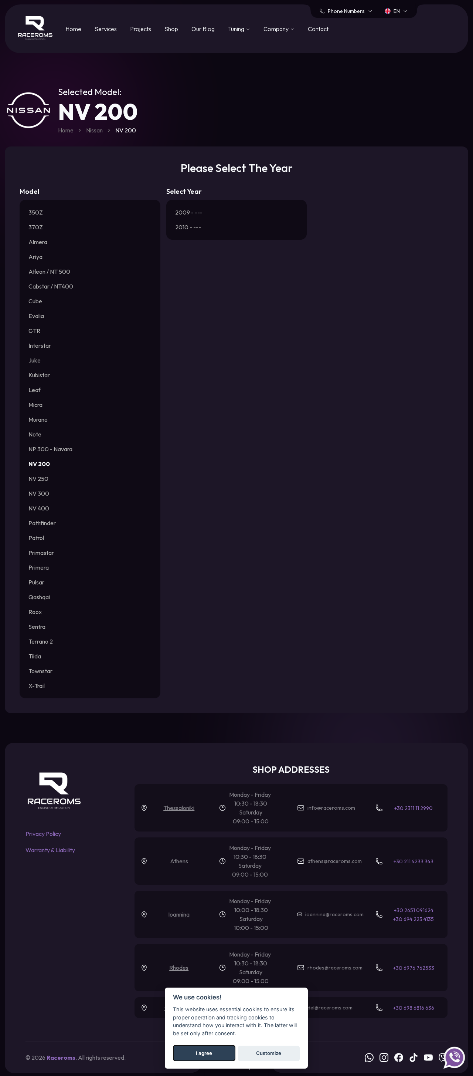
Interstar (39, 345)
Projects (140, 29)
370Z (35, 227)
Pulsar (36, 582)
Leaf (34, 390)
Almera (37, 242)
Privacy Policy (43, 833)
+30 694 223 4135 (413, 919)
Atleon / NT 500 (49, 271)
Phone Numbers (346, 11)
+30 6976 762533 (413, 968)
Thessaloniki (178, 808)
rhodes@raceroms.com (335, 967)
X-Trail (36, 685)
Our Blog (203, 29)
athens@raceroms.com (334, 861)
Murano (38, 419)
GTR (34, 330)
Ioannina (179, 914)
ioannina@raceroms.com (334, 914)
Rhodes (178, 967)
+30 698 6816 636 (413, 1008)
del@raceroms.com (330, 1007)
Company (276, 29)
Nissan (94, 130)
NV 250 (38, 478)
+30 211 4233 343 (413, 861)
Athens (179, 861)
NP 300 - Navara (50, 449)
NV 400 (38, 508)
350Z (35, 212)
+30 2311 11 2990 (413, 808)
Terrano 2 (40, 641)
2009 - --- (189, 212)
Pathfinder (42, 523)
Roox (35, 611)
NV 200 (39, 464)
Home (73, 29)
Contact (318, 29)
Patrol (36, 538)
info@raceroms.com (331, 808)
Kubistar (39, 375)
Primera (38, 567)
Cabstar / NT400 (50, 286)
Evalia (36, 316)
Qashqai (39, 597)
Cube (35, 301)
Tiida (34, 656)
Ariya (35, 256)
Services (106, 29)
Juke (34, 360)
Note (34, 434)
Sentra (36, 626)
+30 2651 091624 (413, 910)
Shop (171, 29)
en (397, 11)
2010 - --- (188, 227)
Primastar (41, 552)
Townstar (40, 671)
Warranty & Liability (50, 850)
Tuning (236, 29)
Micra (35, 404)
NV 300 (38, 493)
